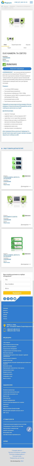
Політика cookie (17, 456)
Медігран (6, 6)
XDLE (22, 461)
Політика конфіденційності (17, 454)
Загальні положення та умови (17, 452)
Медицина (12, 6)
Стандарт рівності (17, 450)
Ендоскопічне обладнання (23, 6)
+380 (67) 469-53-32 (20, 2)
